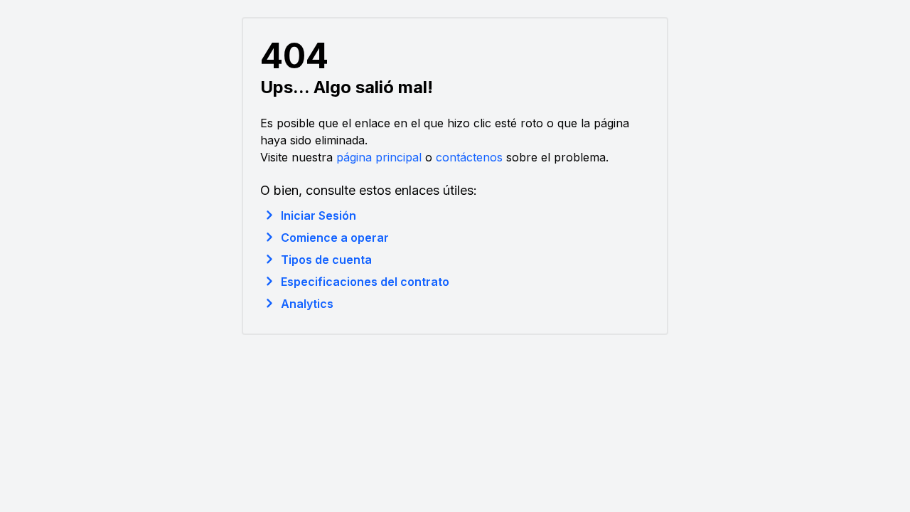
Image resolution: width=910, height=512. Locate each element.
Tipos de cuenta (326, 259)
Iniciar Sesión (318, 215)
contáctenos (469, 157)
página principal (379, 157)
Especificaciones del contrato (365, 281)
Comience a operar (335, 237)
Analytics (307, 304)
